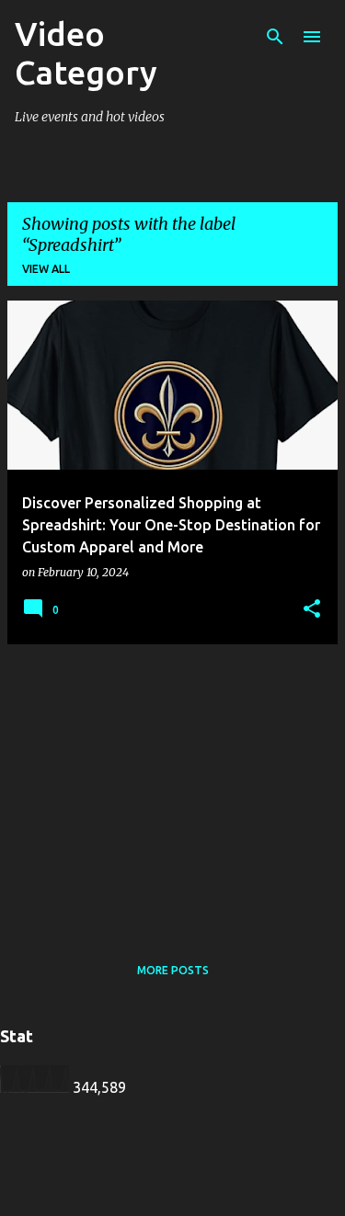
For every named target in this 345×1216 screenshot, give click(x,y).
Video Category (86, 53)
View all (46, 269)
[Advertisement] (172, 787)
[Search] (275, 37)
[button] (312, 609)
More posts (173, 970)
